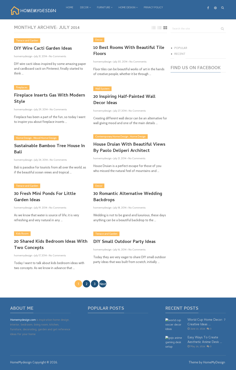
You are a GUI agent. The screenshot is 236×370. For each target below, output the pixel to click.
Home (69, 8)
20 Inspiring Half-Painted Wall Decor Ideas (124, 100)
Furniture (103, 8)
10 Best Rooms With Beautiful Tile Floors (128, 51)
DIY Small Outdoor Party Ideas (124, 242)
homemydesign (23, 56)
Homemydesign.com (23, 320)
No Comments (57, 56)
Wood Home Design (45, 138)
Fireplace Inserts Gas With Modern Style (49, 99)
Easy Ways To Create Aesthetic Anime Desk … (205, 340)
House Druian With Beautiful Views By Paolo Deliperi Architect (129, 148)
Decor (84, 8)
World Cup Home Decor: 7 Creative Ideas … (206, 322)
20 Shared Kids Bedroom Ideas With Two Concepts (50, 245)
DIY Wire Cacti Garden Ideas (43, 49)
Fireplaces (21, 87)
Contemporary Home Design (111, 136)
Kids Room (22, 233)
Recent (179, 54)
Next (102, 284)
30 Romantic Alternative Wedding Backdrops (127, 197)
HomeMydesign (21, 362)
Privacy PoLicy (153, 8)
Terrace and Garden (27, 40)
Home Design (127, 8)
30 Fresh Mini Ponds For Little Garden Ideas (45, 197)
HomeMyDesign (214, 362)
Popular (180, 48)
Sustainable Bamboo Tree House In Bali (49, 149)
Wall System (102, 88)
